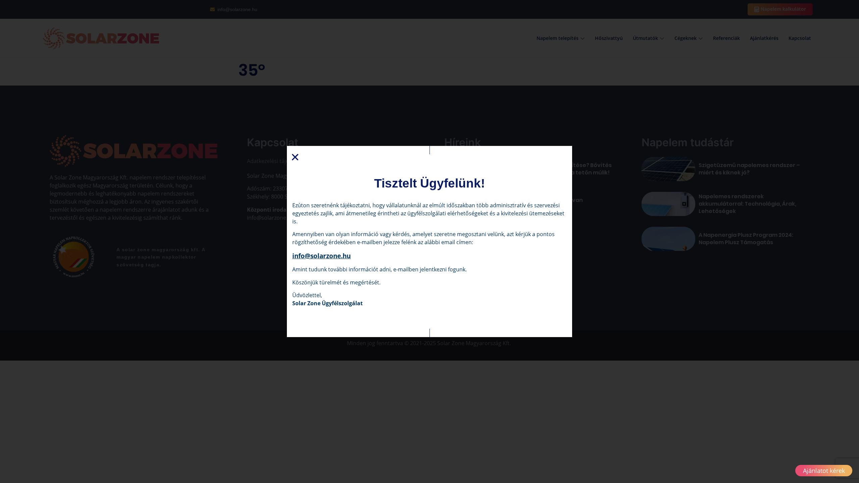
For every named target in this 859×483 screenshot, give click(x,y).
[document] (429, 241)
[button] (295, 157)
